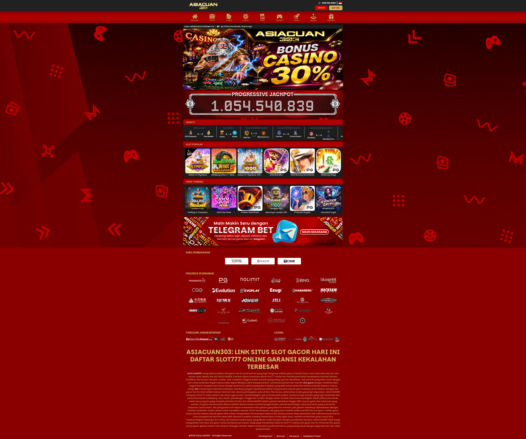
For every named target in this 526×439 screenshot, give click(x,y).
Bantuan (281, 436)
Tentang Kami (265, 436)
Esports (279, 20)
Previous (185, 59)
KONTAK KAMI (329, 3)
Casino (229, 20)
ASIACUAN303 (194, 373)
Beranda (195, 20)
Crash (296, 20)
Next (339, 59)
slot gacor (308, 382)
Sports (245, 20)
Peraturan (294, 436)
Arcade (313, 20)
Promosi (331, 20)
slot (196, 388)
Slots (212, 20)
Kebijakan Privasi (312, 436)
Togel (262, 20)
